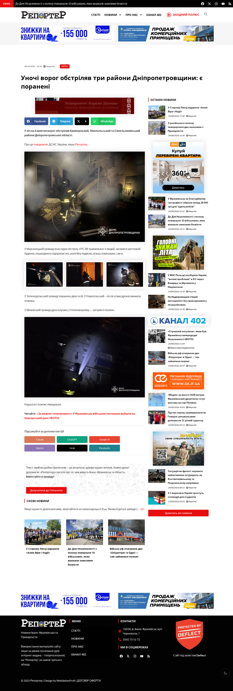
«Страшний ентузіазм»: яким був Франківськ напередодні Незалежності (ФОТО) (187, 335)
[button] (36, 121)
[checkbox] (225, 673)
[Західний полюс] (169, 15)
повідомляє (41, 144)
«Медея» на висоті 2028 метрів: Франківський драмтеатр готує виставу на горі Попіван (186, 398)
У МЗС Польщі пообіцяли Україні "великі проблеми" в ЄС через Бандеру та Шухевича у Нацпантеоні (187, 281)
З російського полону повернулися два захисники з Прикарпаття (185, 127)
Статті (95, 15)
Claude (39, 439)
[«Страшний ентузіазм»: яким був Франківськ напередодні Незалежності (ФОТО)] (156, 336)
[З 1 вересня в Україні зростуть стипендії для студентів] (156, 498)
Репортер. (81, 144)
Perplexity (104, 448)
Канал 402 (153, 15)
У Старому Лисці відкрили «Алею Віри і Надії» (188, 109)
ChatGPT (72, 439)
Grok (72, 448)
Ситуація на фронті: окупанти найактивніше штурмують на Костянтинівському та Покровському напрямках (185, 477)
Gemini (40, 448)
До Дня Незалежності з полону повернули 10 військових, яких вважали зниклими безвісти (186, 220)
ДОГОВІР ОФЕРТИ (89, 680)
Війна (65, 66)
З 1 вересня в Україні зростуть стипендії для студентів (186, 494)
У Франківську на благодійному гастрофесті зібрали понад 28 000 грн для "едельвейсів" (188, 202)
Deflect (201, 655)
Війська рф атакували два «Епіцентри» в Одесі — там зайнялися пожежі (183, 357)
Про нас (132, 15)
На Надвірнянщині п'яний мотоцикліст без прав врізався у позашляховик (187, 300)
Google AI (104, 439)
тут (142, 509)
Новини (110, 15)
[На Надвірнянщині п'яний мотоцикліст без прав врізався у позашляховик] (156, 301)
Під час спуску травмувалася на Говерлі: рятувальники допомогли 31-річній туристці (187, 416)
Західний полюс (186, 15)
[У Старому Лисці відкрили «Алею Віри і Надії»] (156, 112)
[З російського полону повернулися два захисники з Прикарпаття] (156, 128)
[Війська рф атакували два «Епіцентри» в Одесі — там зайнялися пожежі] (156, 358)
